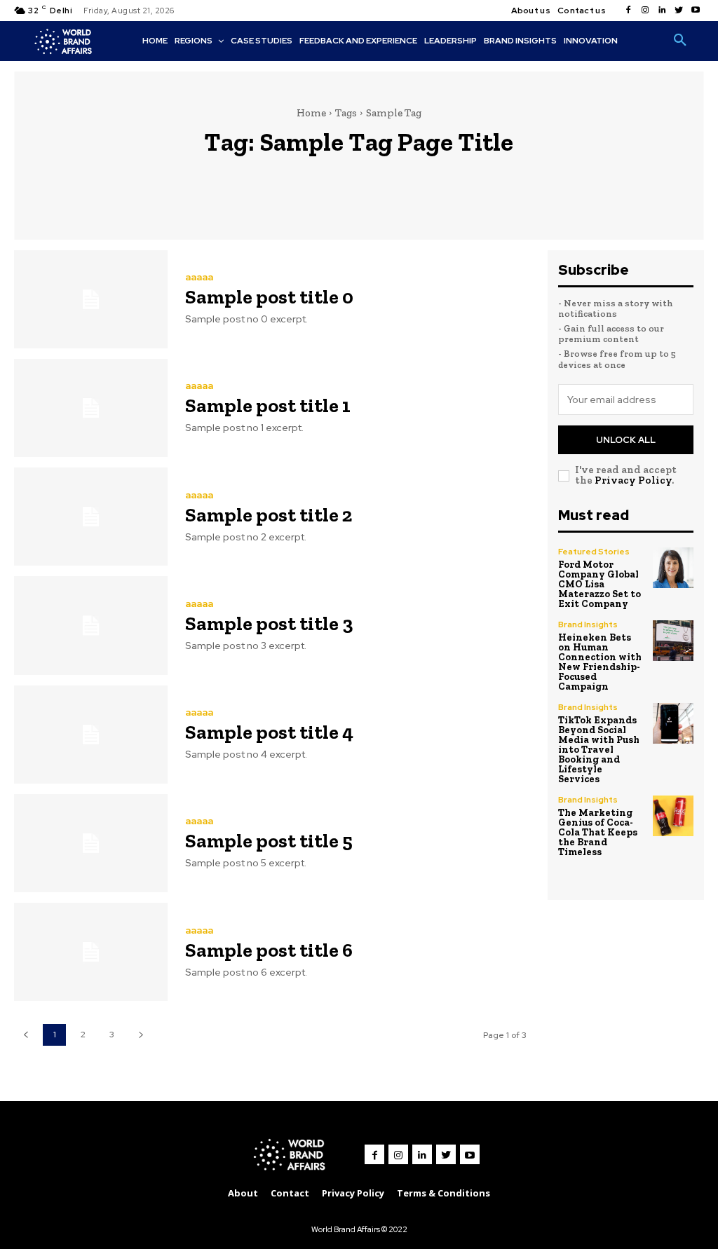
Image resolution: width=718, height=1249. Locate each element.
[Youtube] (695, 10)
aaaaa (199, 277)
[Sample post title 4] (91, 734)
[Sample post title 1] (91, 408)
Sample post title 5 (269, 840)
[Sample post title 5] (91, 843)
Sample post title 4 (269, 732)
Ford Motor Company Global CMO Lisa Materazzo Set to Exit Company (599, 584)
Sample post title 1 (268, 405)
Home (311, 113)
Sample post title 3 (269, 623)
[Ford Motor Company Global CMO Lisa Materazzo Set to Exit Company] (673, 567)
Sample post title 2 (268, 514)
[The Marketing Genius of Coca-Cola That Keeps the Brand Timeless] (673, 816)
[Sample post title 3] (91, 625)
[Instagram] (645, 10)
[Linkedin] (661, 10)
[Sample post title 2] (91, 516)
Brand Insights (588, 624)
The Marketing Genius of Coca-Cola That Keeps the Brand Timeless (597, 832)
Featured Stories (594, 551)
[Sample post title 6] (91, 952)
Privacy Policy (633, 480)
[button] (680, 40)
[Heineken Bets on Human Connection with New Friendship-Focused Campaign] (673, 640)
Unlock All (626, 440)
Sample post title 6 (269, 950)
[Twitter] (678, 10)
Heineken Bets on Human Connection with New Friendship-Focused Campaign (600, 662)
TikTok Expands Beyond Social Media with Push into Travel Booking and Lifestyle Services (598, 749)
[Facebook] (628, 10)
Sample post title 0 (269, 296)
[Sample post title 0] (91, 299)
